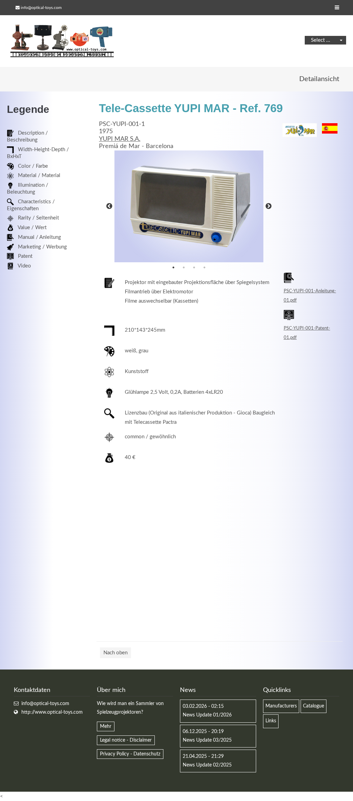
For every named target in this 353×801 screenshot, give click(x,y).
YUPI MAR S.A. (119, 139)
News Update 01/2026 (207, 715)
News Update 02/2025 (207, 765)
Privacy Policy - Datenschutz (130, 754)
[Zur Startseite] (62, 41)
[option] (188, 206)
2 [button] (183, 267)
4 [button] (204, 267)
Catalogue (313, 706)
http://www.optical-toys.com (52, 712)
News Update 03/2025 (207, 740)
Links (270, 721)
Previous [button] (109, 206)
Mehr (105, 726)
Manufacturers (281, 706)
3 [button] (194, 267)
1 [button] (173, 267)
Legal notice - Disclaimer (126, 740)
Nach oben (115, 652)
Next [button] (268, 206)
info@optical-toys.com (41, 8)
